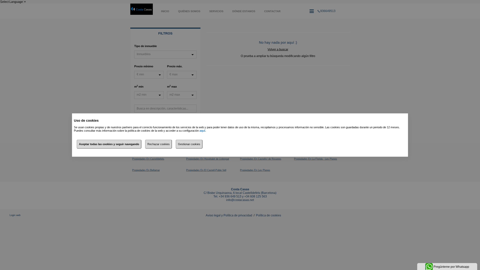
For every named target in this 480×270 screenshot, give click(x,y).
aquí (202, 130)
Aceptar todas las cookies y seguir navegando (109, 144)
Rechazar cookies (158, 144)
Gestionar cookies (189, 144)
